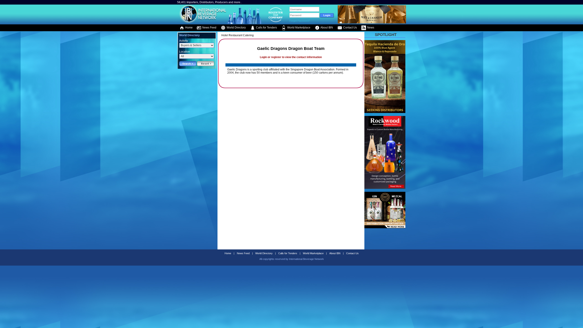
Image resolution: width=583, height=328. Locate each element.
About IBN (326, 27)
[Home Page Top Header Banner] (372, 22)
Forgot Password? (299, 20)
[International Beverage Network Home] (202, 22)
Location (184, 51)
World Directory (236, 27)
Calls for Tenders (266, 27)
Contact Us (350, 27)
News (370, 27)
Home (188, 27)
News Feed (209, 27)
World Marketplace (298, 27)
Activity (183, 40)
